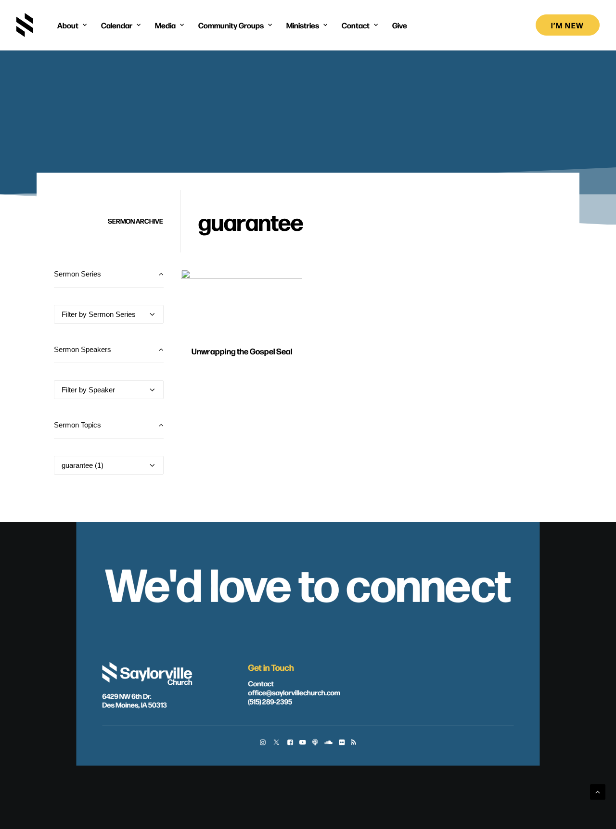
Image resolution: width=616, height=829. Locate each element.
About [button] (67, 25)
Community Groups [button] (231, 25)
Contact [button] (356, 25)
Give (399, 25)
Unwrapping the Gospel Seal (242, 350)
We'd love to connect (308, 582)
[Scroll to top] (597, 791)
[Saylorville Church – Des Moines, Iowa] (24, 25)
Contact (260, 683)
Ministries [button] (302, 25)
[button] (241, 303)
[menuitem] (72, 25)
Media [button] (165, 25)
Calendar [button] (116, 25)
